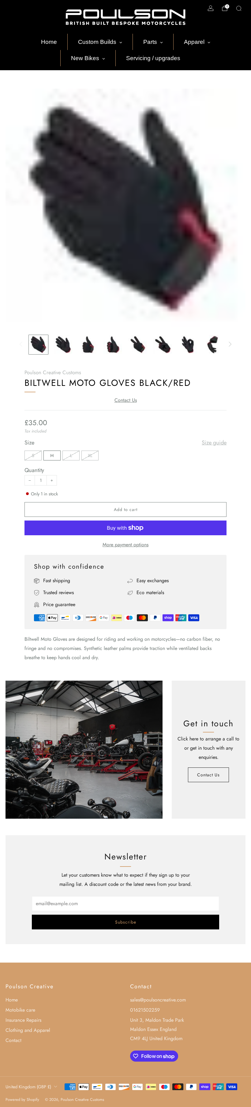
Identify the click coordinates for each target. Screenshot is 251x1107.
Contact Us (125, 400)
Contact (13, 1040)
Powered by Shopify (22, 1099)
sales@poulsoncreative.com (158, 999)
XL (90, 455)
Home (12, 999)
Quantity (34, 470)
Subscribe (125, 922)
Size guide (214, 442)
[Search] (239, 8)
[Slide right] (230, 344)
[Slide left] (20, 344)
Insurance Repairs (23, 1020)
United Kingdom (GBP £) (28, 1087)
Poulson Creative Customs (52, 372)
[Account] (211, 8)
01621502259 (145, 1009)
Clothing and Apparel (28, 1030)
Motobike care (20, 1009)
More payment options (125, 544)
